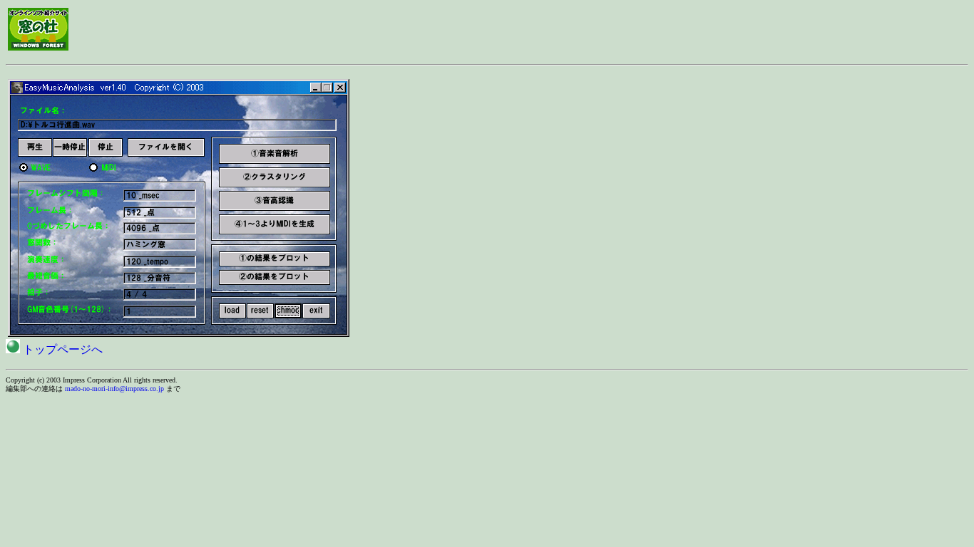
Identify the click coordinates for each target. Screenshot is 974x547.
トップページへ (61, 349)
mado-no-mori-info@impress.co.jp (114, 388)
